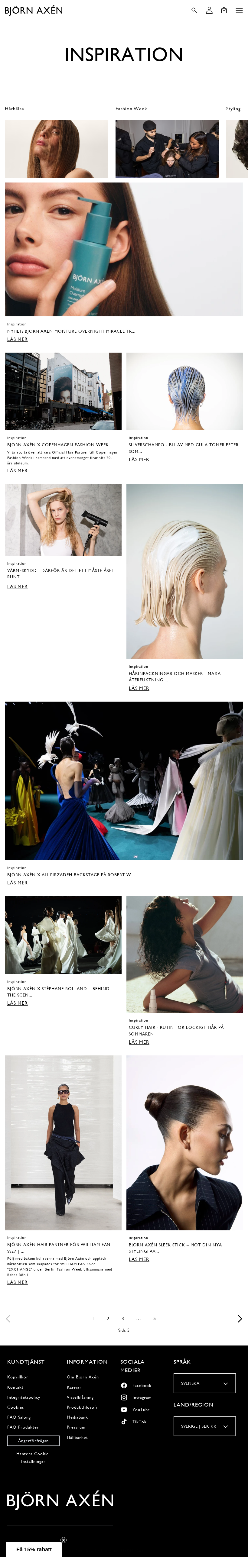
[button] (239, 10)
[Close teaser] (63, 1540)
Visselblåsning (80, 1397)
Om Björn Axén (83, 1376)
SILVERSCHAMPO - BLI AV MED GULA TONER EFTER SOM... (184, 448)
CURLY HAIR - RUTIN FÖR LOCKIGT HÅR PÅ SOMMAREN (176, 1030)
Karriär (74, 1387)
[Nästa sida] (239, 1318)
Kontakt (15, 1387)
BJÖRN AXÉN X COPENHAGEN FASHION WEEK (58, 444)
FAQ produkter (23, 1427)
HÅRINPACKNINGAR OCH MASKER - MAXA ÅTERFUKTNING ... (175, 676)
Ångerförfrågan (33, 1440)
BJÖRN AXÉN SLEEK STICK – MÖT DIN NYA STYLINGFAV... (175, 1248)
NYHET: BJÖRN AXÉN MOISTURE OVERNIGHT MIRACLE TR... (71, 331)
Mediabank (77, 1417)
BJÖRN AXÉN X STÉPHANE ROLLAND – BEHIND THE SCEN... (58, 991)
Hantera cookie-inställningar (33, 1457)
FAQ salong (19, 1417)
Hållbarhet (77, 1437)
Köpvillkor (17, 1376)
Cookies (15, 1407)
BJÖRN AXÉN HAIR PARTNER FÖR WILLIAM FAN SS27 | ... (58, 1247)
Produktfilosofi (82, 1407)
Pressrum (76, 1427)
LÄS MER (17, 339)
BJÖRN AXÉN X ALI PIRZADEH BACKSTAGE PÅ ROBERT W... (71, 874)
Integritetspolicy (23, 1397)
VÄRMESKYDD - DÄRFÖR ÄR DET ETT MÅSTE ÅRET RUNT (60, 573)
